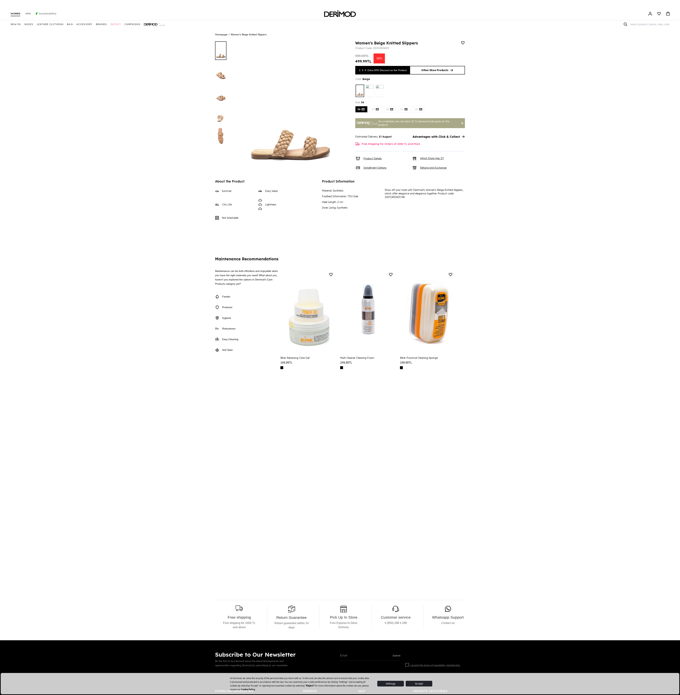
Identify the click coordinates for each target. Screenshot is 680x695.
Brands (101, 24)
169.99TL (286, 362)
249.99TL (346, 362)
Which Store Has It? (432, 158)
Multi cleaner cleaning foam (357, 357)
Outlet (116, 24)
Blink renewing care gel (294, 357)
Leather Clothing (50, 24)
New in (16, 24)
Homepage (221, 34)
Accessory (84, 24)
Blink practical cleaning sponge (419, 357)
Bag (70, 24)
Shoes (28, 24)
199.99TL (406, 362)
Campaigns (132, 24)
